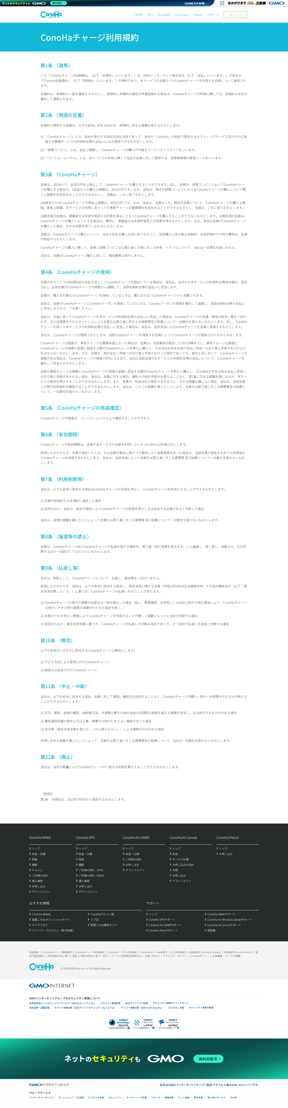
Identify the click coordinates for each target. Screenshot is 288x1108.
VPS (150, 14)
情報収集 (169, 1097)
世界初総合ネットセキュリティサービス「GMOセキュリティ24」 (62, 1003)
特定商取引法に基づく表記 (62, 956)
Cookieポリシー (200, 956)
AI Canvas (182, 14)
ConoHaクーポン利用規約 (122, 952)
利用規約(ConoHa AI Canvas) (204, 952)
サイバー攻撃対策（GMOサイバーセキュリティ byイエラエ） (85, 1007)
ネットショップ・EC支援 (71, 1097)
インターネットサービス (41, 1097)
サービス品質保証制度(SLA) (126, 956)
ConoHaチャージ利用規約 (89, 952)
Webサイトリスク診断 (136, 1003)
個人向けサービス (216, 1097)
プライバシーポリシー (175, 956)
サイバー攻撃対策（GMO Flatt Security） (142, 1007)
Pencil (197, 14)
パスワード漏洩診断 (110, 1003)
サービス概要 (233, 956)
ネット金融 (183, 1097)
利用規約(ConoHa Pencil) (238, 952)
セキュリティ (115, 1097)
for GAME (164, 14)
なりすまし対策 (176, 1007)
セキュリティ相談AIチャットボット (171, 1003)
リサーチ (155, 1097)
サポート (213, 14)
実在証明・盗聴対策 (39, 1007)
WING (139, 14)
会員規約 (34, 952)
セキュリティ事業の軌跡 (201, 1007)
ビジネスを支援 (96, 1097)
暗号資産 (198, 1097)
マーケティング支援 (136, 1097)
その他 (233, 1097)
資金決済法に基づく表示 (94, 956)
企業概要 (217, 956)
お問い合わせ (152, 956)
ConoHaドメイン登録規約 (57, 952)
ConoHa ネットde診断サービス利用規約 (162, 952)
